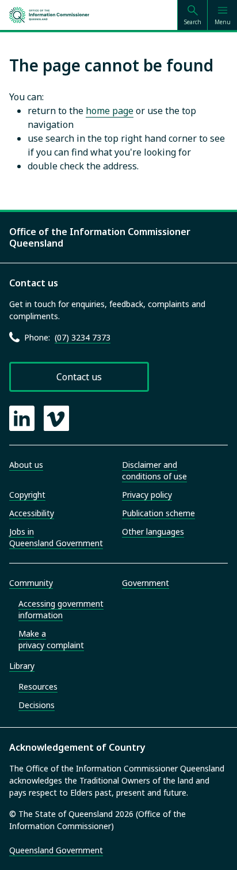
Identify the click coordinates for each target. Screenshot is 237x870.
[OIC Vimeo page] (56, 418)
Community (31, 582)
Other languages (153, 531)
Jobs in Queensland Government (56, 537)
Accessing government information (61, 609)
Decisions (36, 704)
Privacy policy (147, 494)
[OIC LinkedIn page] (22, 418)
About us (26, 464)
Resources (38, 686)
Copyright (27, 494)
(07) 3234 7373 (82, 337)
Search (192, 22)
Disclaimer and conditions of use (154, 470)
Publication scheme (158, 513)
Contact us (79, 376)
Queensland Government (56, 850)
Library (22, 665)
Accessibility (31, 513)
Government (145, 582)
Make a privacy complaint (51, 639)
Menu (223, 22)
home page (109, 110)
